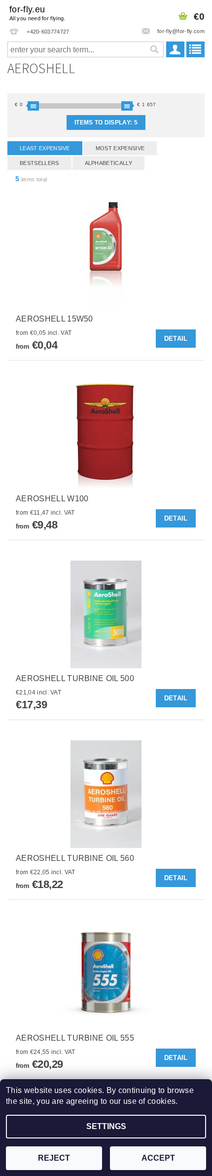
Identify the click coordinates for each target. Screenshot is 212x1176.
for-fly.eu (37, 12)
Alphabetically (108, 163)
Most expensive (120, 148)
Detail (176, 338)
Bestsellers (39, 163)
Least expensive (45, 148)
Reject (54, 1158)
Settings (106, 1126)
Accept (158, 1158)
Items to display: (106, 122)
